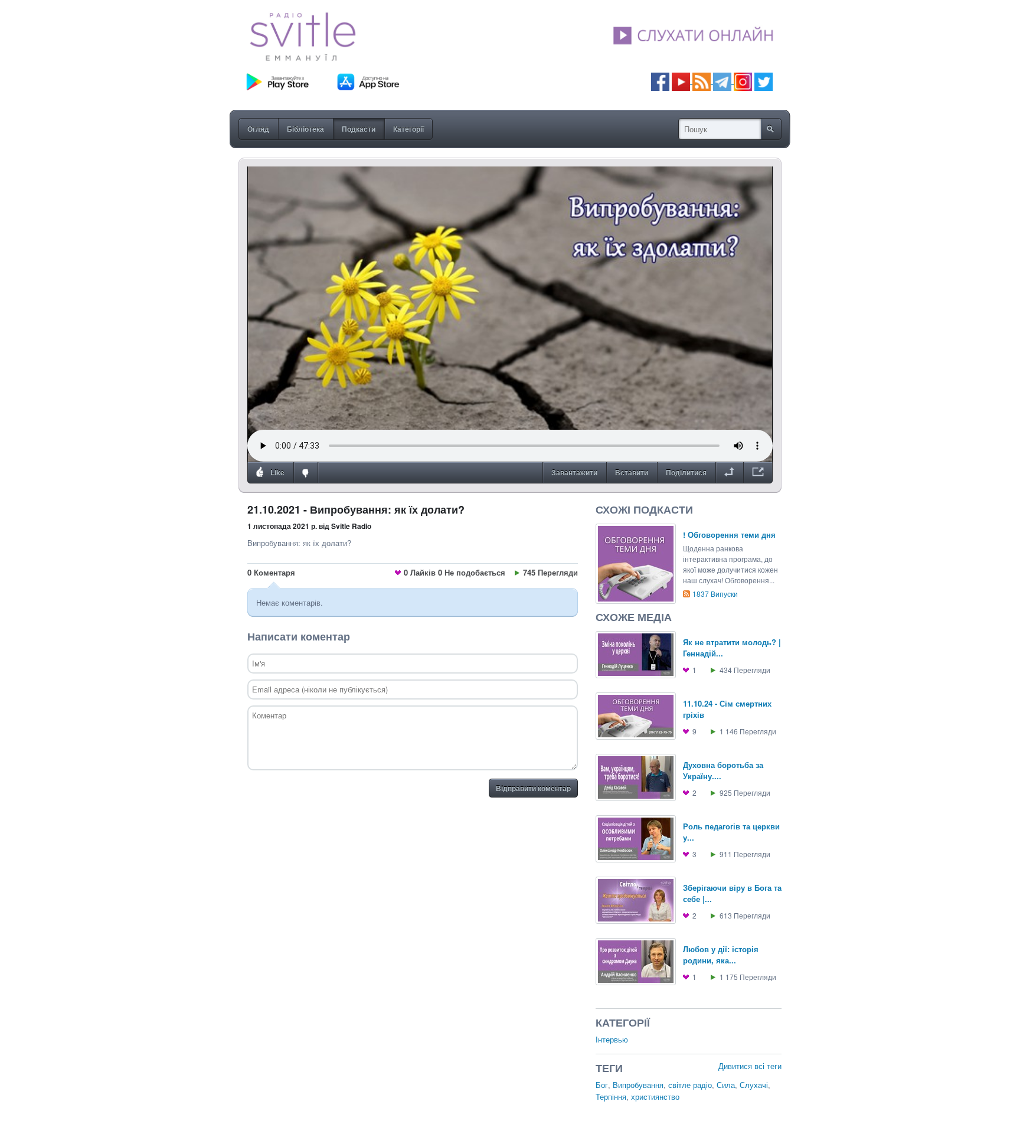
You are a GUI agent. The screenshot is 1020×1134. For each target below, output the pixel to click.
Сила (726, 1084)
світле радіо (690, 1084)
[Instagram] (743, 80)
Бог (602, 1084)
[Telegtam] (722, 80)
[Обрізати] (729, 473)
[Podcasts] (701, 80)
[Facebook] (660, 80)
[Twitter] (763, 80)
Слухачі (754, 1084)
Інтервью (612, 1039)
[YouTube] (682, 80)
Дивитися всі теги (750, 1065)
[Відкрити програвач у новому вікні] (758, 473)
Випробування (638, 1084)
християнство (655, 1096)
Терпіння (611, 1096)
